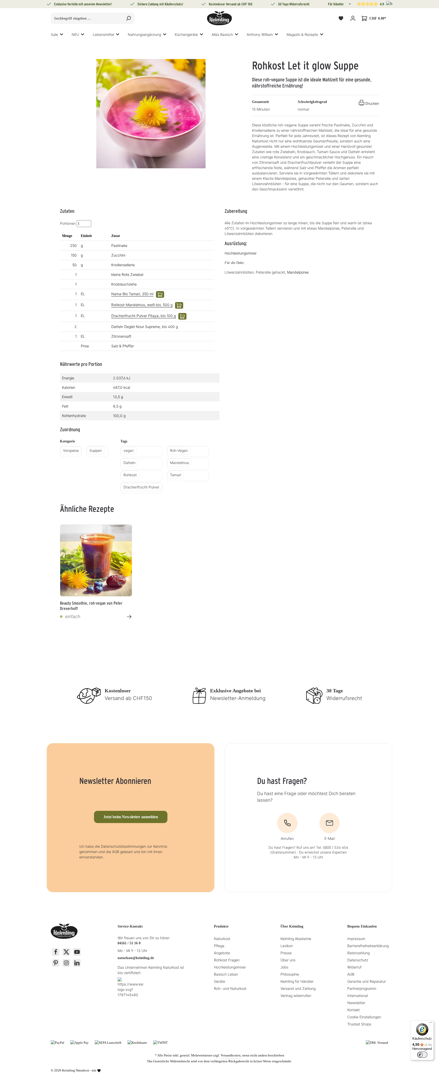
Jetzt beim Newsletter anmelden (130, 817)
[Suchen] (128, 18)
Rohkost (130, 475)
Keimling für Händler (296, 981)
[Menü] (431, 1024)
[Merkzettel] (340, 18)
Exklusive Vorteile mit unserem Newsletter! (83, 4)
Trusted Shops (359, 1024)
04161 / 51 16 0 (129, 943)
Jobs (284, 967)
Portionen (68, 223)
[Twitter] (66, 952)
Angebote (222, 953)
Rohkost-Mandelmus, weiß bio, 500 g (142, 305)
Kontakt (353, 1010)
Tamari (175, 475)
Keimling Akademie (295, 938)
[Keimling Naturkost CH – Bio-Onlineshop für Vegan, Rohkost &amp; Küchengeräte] (219, 18)
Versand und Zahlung (298, 988)
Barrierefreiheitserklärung (368, 946)
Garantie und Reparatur (366, 981)
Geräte (219, 981)
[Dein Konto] (352, 18)
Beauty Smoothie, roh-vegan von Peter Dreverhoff (91, 605)
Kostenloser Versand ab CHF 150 (230, 4)
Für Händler (336, 4)
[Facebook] (55, 952)
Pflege (219, 946)
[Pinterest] (55, 963)
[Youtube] (77, 952)
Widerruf (354, 967)
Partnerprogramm (361, 988)
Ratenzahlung (358, 953)
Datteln (129, 462)
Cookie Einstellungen (364, 1017)
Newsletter (356, 1003)
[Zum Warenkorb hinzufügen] (160, 294)
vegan (128, 450)
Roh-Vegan (179, 450)
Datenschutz (357, 960)
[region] (151, 113)
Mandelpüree (298, 272)
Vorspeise (71, 450)
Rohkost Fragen (227, 960)
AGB (350, 974)
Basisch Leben (226, 974)
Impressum (356, 938)
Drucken (372, 103)
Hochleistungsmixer (241, 253)
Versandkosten (231, 1055)
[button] (349, 4)
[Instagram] (66, 963)
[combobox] (87, 18)
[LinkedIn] (77, 963)
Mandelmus (179, 462)
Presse (286, 953)
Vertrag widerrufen (295, 995)
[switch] (422, 1055)
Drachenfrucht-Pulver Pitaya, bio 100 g (143, 316)
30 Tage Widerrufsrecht (293, 4)
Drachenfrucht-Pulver (141, 487)
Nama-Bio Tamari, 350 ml (132, 294)
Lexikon (286, 946)
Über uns (287, 960)
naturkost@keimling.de (136, 958)
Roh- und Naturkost (230, 988)
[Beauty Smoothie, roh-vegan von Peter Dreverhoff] (96, 560)
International (357, 995)
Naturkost (222, 938)
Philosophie (289, 974)
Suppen (95, 450)
